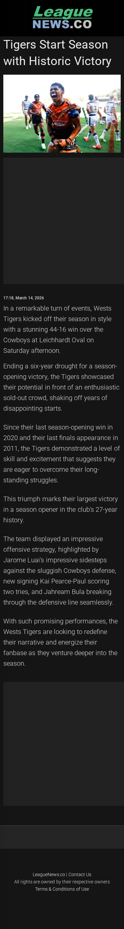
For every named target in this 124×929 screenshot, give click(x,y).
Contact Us (79, 874)
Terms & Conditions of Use (62, 889)
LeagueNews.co (49, 874)
